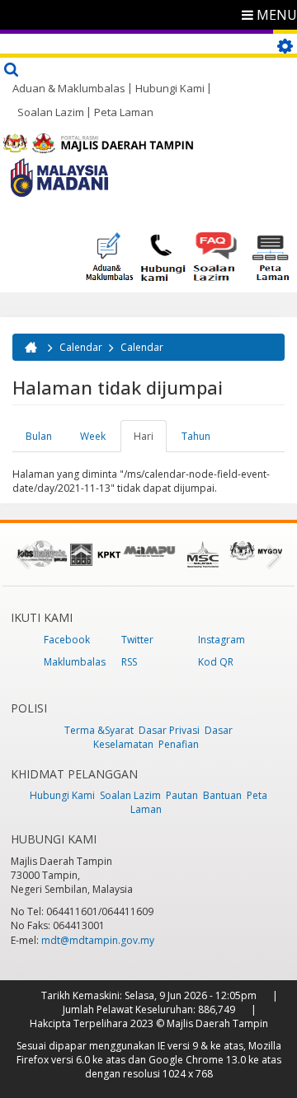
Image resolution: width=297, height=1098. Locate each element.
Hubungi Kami (170, 88)
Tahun (196, 436)
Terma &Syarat (99, 730)
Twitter (137, 640)
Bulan (39, 436)
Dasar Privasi (169, 730)
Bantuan (222, 795)
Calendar (80, 347)
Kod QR (215, 662)
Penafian (178, 744)
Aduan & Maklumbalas (68, 88)
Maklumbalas (75, 662)
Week (93, 436)
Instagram (221, 640)
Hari (150, 440)
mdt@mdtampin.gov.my (97, 940)
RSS (129, 662)
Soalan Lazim (50, 112)
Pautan (182, 795)
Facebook (67, 640)
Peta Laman (123, 112)
